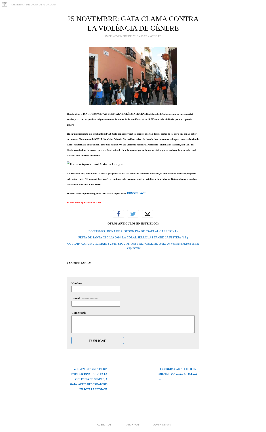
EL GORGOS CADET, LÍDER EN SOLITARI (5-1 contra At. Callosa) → (178, 374)
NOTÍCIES (155, 36)
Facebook (118, 213)
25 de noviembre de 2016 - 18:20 (126, 36)
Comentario (78, 312)
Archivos (133, 424)
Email (147, 213)
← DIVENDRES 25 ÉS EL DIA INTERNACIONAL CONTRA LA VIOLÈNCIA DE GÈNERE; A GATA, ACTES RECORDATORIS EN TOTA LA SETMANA (88, 379)
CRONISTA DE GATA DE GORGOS (33, 4)
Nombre (76, 283)
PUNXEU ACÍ (136, 193)
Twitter (133, 213)
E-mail (84, 298)
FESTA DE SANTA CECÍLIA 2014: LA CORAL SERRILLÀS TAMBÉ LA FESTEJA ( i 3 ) (133, 237)
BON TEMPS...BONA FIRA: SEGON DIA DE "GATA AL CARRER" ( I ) (133, 231)
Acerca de (104, 424)
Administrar (162, 424)
